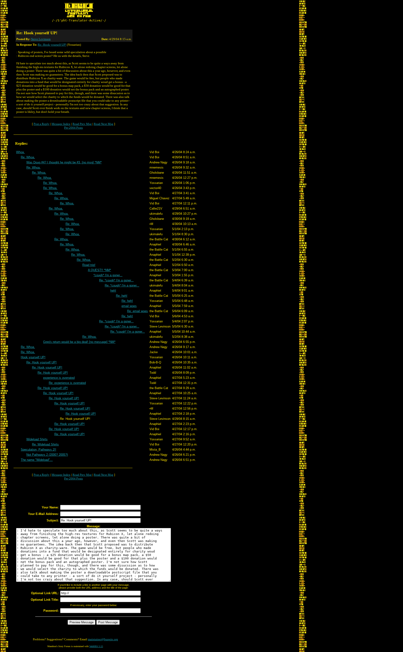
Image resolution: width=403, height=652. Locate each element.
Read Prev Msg (82, 124)
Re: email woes (137, 311)
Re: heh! (121, 295)
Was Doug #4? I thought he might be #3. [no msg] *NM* (64, 162)
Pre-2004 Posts (73, 127)
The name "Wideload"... (37, 460)
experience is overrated (59, 377)
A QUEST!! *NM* (99, 270)
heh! (113, 290)
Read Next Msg (103, 124)
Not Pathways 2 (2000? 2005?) (47, 454)
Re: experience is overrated (67, 383)
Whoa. (20, 152)
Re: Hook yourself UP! (52, 44)
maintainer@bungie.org (103, 639)
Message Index (61, 124)
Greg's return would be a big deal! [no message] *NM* (79, 342)
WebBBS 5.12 (96, 646)
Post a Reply (41, 124)
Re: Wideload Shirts (45, 444)
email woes (129, 306)
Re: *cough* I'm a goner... (116, 280)
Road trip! (88, 265)
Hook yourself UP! (33, 357)
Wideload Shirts (37, 439)
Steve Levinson (41, 39)
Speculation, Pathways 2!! (38, 449)
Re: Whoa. (28, 157)
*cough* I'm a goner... (108, 275)
